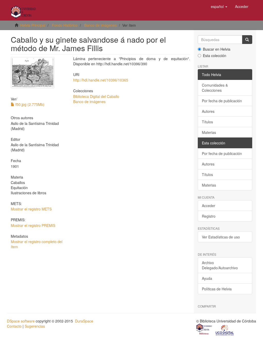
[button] (219, 6)
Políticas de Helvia (217, 288)
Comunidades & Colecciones (215, 87)
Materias (209, 132)
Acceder (208, 205)
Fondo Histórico (65, 25)
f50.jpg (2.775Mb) (29, 104)
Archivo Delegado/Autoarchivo (220, 265)
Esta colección (214, 55)
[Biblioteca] (204, 329)
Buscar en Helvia (216, 49)
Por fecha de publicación (222, 100)
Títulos (207, 121)
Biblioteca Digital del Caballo (96, 96)
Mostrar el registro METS (31, 208)
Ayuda (207, 278)
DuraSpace (84, 321)
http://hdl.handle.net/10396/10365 (100, 79)
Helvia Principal (32, 25)
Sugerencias (35, 326)
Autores (208, 111)
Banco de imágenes (100, 25)
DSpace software (21, 321)
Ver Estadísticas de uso (221, 236)
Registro (208, 216)
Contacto (14, 326)
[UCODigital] (225, 329)
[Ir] (247, 39)
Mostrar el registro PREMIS (33, 225)
